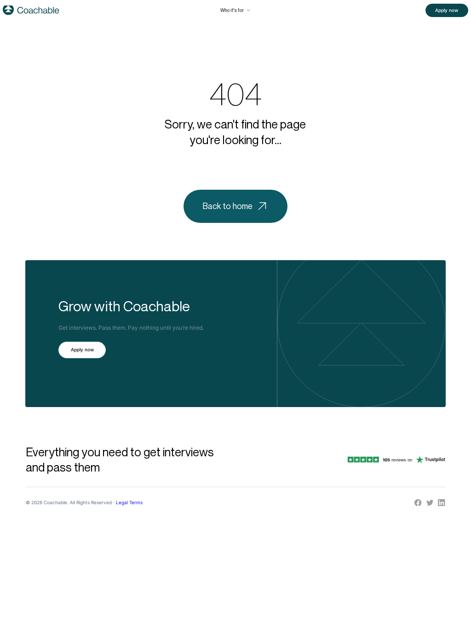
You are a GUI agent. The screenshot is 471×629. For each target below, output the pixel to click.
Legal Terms (129, 502)
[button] (235, 10)
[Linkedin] (441, 502)
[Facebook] (417, 502)
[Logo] (31, 10)
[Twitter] (429, 502)
